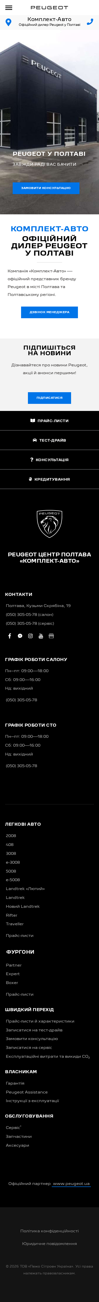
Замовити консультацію (46, 188)
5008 (11, 871)
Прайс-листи (20, 936)
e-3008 (13, 862)
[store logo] (49, 7)
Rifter (11, 915)
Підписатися (50, 398)
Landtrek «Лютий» (25, 889)
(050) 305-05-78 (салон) (29, 615)
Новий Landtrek (23, 907)
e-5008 (13, 880)
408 (9, 845)
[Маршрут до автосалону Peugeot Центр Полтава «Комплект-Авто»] (9, 22)
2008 (11, 836)
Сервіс (13, 1128)
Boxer (12, 983)
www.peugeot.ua (71, 1184)
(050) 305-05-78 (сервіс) (30, 624)
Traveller (15, 924)
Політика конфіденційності (49, 1231)
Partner (14, 965)
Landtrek (15, 898)
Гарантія (15, 1083)
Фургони (20, 952)
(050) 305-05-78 (21, 700)
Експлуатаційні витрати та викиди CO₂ (48, 1057)
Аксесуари (17, 1145)
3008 (11, 854)
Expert (13, 974)
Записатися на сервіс (29, 1048)
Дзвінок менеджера (50, 312)
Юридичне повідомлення (49, 1244)
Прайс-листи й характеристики (40, 1021)
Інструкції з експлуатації (32, 1101)
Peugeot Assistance (27, 1092)
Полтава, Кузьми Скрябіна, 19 (38, 606)
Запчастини (19, 1137)
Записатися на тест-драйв (34, 1030)
